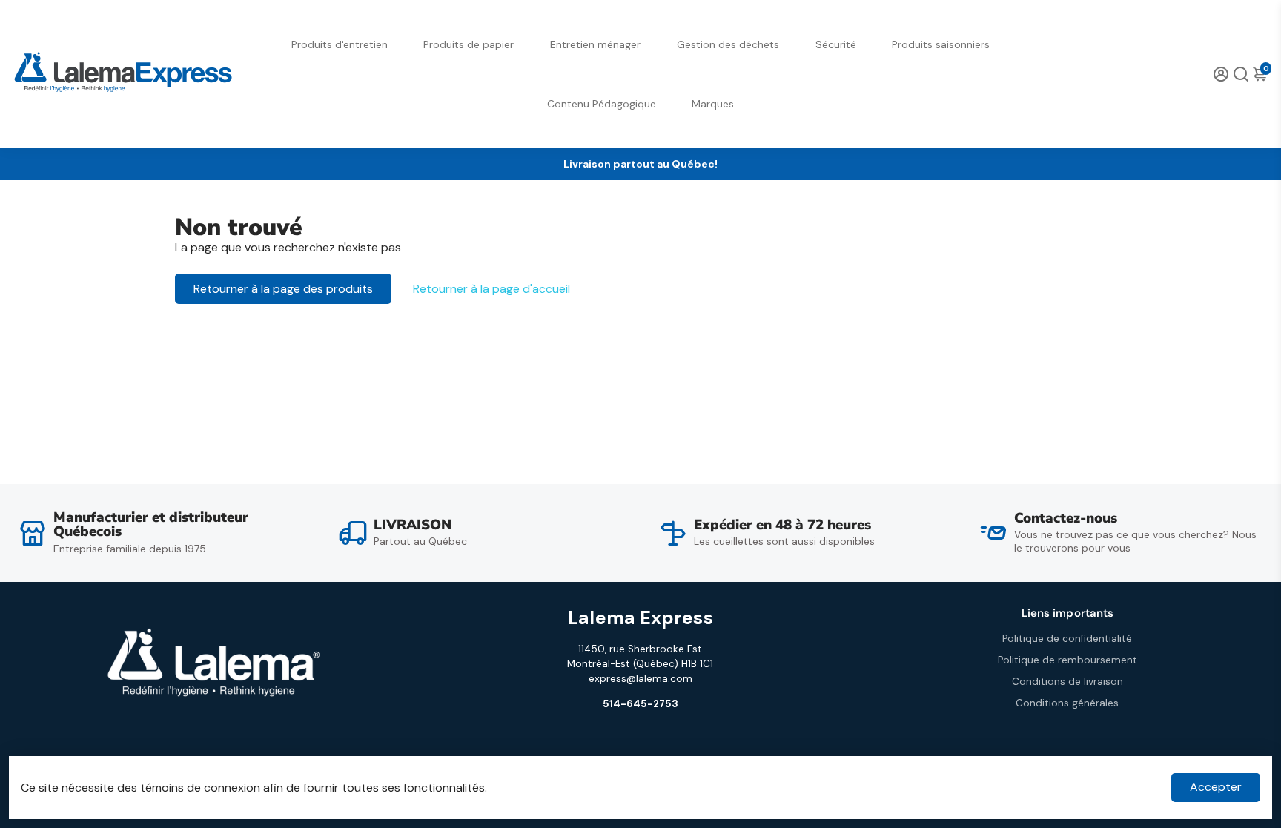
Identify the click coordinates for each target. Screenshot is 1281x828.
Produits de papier (468, 44)
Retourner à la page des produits (283, 289)
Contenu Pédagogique (601, 103)
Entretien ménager (595, 44)
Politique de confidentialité (1067, 638)
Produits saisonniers (941, 44)
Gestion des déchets (728, 44)
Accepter (1216, 787)
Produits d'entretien (339, 44)
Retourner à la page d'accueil (491, 289)
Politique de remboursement (1067, 660)
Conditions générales (1067, 703)
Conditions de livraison (1067, 681)
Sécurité (835, 44)
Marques (713, 103)
